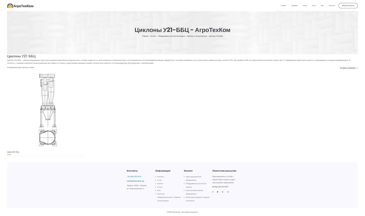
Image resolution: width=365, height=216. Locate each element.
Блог (322, 5)
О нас (314, 5)
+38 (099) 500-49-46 (134, 176)
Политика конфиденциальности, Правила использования (169, 197)
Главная (283, 5)
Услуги (305, 5)
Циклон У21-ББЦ (13, 152)
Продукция (294, 5)
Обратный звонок (348, 5)
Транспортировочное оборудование (193, 178)
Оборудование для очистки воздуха (171, 36)
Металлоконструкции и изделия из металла (198, 199)
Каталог (153, 36)
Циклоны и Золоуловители (197, 36)
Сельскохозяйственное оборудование (194, 192)
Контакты (332, 5)
